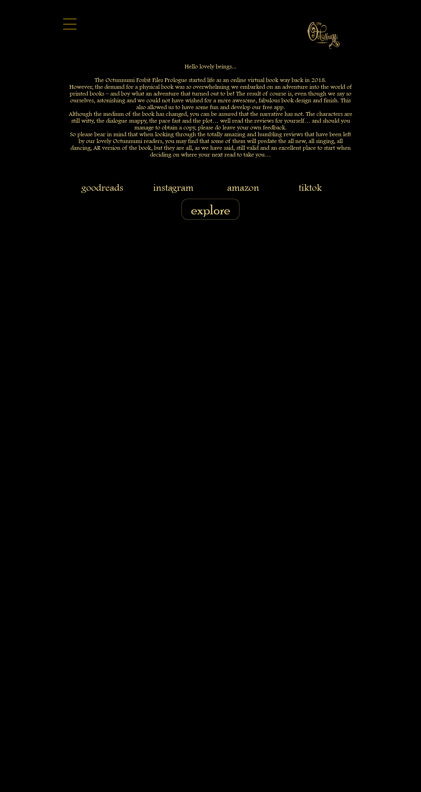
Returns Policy (164, 420)
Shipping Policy (220, 420)
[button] (67, 22)
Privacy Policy (286, 420)
